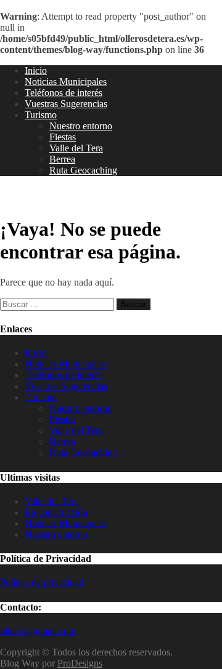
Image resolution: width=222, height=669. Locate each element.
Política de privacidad (42, 582)
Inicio (36, 70)
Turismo (41, 115)
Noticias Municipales (66, 81)
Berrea (62, 159)
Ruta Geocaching (83, 170)
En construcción (56, 512)
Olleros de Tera (49, 196)
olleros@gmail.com (38, 631)
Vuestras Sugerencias (66, 103)
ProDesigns (79, 663)
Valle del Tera (76, 148)
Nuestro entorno (80, 126)
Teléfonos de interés (63, 92)
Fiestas (62, 137)
